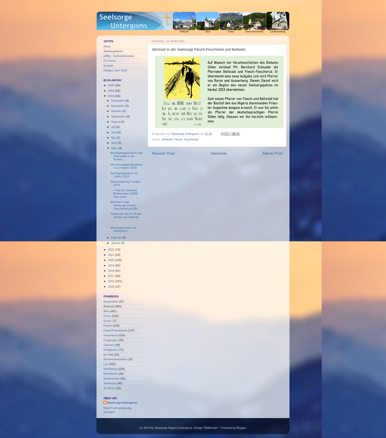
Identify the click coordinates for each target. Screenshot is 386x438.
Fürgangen (111, 340)
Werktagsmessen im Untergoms (123, 229)
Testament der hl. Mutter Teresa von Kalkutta (126, 215)
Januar (116, 243)
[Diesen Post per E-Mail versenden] (223, 134)
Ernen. (108, 320)
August (116, 121)
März (114, 148)
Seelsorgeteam (113, 51)
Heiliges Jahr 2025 (115, 70)
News (107, 46)
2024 (111, 90)
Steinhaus (110, 383)
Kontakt (108, 65)
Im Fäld (108, 354)
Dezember (118, 100)
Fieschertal (191, 139)
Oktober (116, 111)
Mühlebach (111, 373)
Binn (106, 311)
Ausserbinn (111, 301)
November (118, 105)
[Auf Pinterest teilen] (238, 134)
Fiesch (178, 139)
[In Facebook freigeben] (234, 134)
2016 (111, 281)
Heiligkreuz (111, 349)
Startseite (218, 153)
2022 (111, 249)
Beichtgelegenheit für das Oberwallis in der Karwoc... (126, 156)
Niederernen (111, 378)
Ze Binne (109, 388)
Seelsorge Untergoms (122, 402)
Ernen (107, 316)
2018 (111, 270)
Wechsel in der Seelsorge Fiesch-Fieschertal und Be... (125, 205)
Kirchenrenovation (115, 359)
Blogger (241, 427)
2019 (111, 265)
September (118, 116)
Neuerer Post (163, 153)
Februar (116, 237)
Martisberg (110, 368)
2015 (111, 286)
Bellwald (167, 139)
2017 (111, 276)
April (114, 142)
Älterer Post (272, 153)
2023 (111, 96)
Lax (106, 364)
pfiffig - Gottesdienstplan (119, 56)
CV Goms (110, 60)
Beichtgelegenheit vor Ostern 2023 (124, 175)
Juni (114, 132)
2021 (111, 254)
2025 (111, 85)
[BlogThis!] (227, 134)
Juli (113, 127)
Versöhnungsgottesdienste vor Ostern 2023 (126, 166)
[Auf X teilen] (230, 134)
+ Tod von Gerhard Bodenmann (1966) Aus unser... (124, 193)
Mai (114, 137)
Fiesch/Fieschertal (115, 330)
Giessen (109, 344)
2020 (111, 260)
